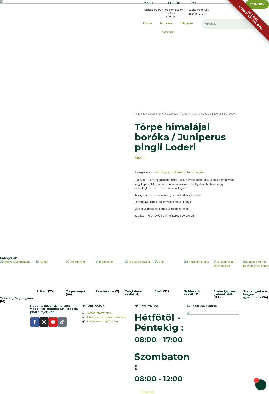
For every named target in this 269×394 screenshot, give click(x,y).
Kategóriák (186, 23)
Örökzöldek (171, 113)
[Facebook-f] (34, 322)
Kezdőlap (139, 113)
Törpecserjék (194, 172)
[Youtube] (53, 322)
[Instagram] (43, 322)
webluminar (147, 392)
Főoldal (147, 23)
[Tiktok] (62, 322)
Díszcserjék (154, 113)
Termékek (166, 23)
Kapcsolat (168, 31)
